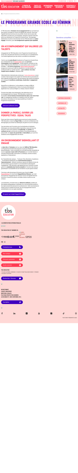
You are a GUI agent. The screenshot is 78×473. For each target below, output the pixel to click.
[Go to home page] (8, 212)
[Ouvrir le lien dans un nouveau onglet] (1, 225)
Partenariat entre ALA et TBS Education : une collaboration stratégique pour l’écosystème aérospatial (73, 86)
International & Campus (48, 6)
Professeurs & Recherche (59, 6)
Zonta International (29, 75)
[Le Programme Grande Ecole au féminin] (10, 5)
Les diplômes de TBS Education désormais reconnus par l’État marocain (72, 66)
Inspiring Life (62, 103)
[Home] (1, 13)
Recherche (61, 113)
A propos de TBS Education (26, 6)
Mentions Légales (6, 293)
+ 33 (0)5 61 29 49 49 (6, 273)
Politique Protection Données (10, 295)
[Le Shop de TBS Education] (39, 307)
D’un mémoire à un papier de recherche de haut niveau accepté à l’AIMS (72, 50)
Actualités (61, 108)
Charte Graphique (6, 291)
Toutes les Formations (37, 6)
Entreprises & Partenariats (71, 6)
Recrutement (5, 289)
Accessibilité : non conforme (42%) (11, 297)
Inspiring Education (64, 98)
